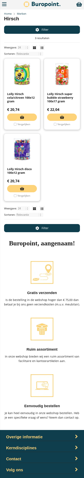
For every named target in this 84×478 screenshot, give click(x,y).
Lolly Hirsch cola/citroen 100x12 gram (21, 97)
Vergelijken (24, 124)
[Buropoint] (42, 6)
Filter (45, 30)
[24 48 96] (23, 47)
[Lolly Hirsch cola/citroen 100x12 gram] (22, 74)
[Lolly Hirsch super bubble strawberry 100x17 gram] (62, 74)
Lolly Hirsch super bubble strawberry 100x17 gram (60, 97)
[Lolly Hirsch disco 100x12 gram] (22, 149)
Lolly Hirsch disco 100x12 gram (19, 171)
